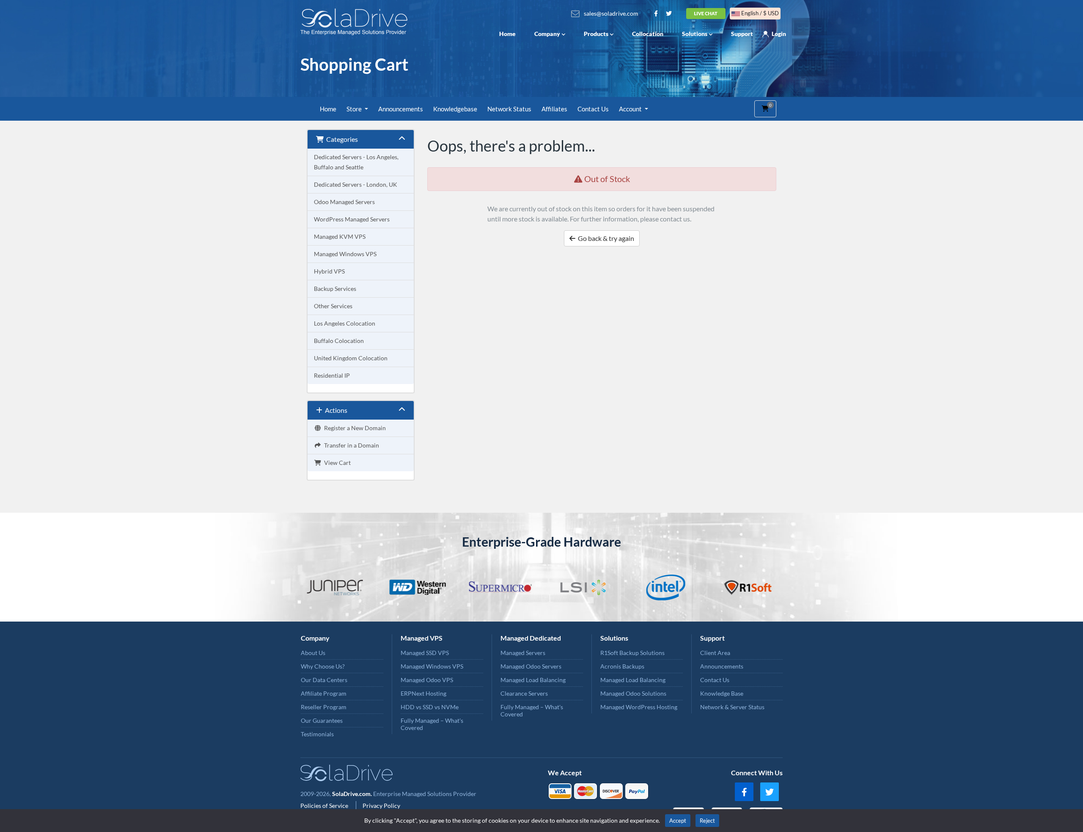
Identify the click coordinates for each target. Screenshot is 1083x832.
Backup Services (335, 288)
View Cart (336, 462)
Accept (677, 820)
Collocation (647, 33)
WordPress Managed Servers (352, 219)
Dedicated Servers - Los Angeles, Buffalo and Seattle (356, 162)
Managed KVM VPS (340, 236)
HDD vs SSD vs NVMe (430, 706)
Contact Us (593, 109)
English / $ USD (759, 13)
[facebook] (744, 791)
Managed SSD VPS (425, 652)
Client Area (715, 652)
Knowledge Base (721, 693)
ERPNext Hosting (423, 693)
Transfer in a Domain (350, 445)
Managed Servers (522, 652)
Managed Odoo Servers (530, 666)
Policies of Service (324, 805)
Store (354, 109)
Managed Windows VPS (345, 253)
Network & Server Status (732, 706)
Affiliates (554, 109)
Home (507, 33)
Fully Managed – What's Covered (432, 724)
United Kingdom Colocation (351, 358)
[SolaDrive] (356, 21)
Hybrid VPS (329, 271)
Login (779, 33)
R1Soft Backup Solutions (632, 652)
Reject (707, 820)
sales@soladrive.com (611, 13)
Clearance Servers (524, 693)
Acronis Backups (622, 666)
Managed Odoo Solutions (633, 693)
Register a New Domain (354, 427)
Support (742, 33)
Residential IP (332, 375)
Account (631, 109)
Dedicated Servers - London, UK (355, 184)
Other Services (333, 306)
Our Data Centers (324, 679)
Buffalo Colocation (339, 340)
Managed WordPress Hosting (638, 706)
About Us (313, 652)
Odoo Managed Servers (344, 201)
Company (547, 33)
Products (596, 33)
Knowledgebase (455, 109)
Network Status (509, 109)
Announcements (400, 109)
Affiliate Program (323, 693)
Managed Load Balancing (533, 679)
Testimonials (317, 734)
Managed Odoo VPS (427, 679)
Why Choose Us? (323, 666)
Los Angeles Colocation (344, 323)
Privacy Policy (381, 805)
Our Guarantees (322, 720)
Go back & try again (604, 238)
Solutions (694, 33)
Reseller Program (323, 706)
